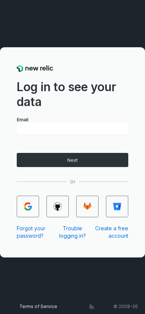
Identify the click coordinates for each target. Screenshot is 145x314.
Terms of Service (38, 306)
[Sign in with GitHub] (57, 206)
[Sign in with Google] (28, 206)
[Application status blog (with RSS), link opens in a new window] (91, 306)
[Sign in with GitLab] (87, 206)
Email (22, 119)
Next (72, 160)
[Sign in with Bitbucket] (117, 206)
